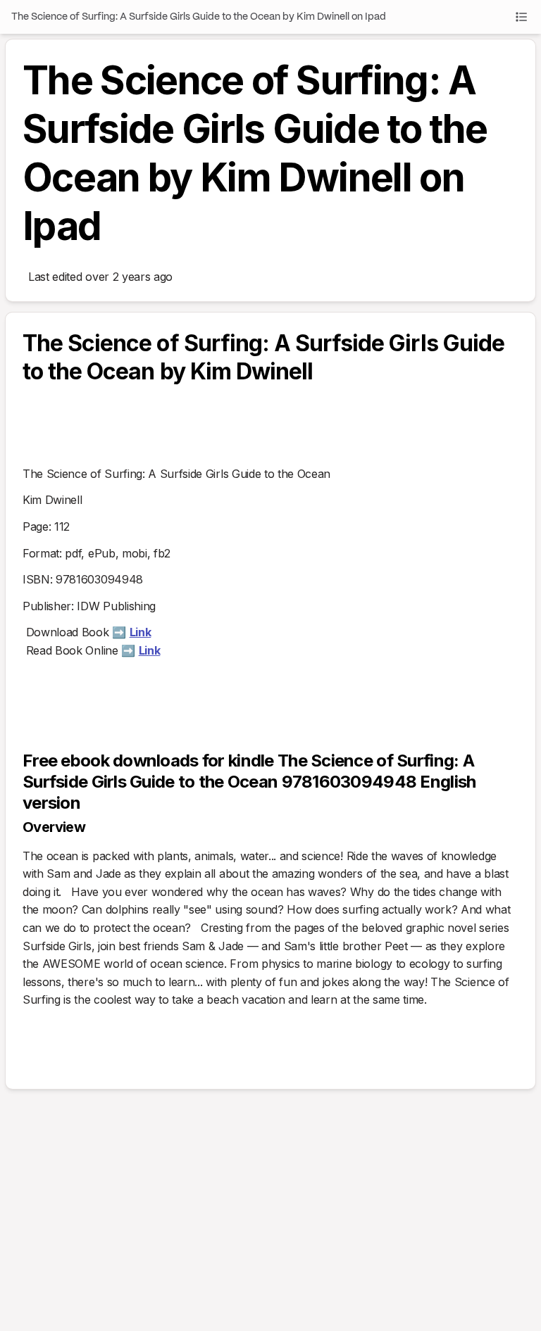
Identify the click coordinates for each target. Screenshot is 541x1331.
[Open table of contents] (521, 17)
